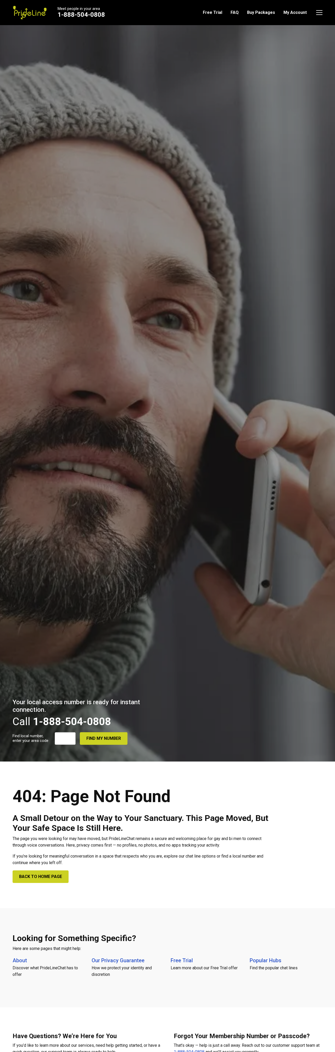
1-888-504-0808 (81, 14)
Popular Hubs (265, 960)
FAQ (235, 12)
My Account (295, 12)
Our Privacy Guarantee (118, 960)
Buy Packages (261, 12)
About (20, 960)
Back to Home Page (40, 876)
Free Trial (212, 12)
